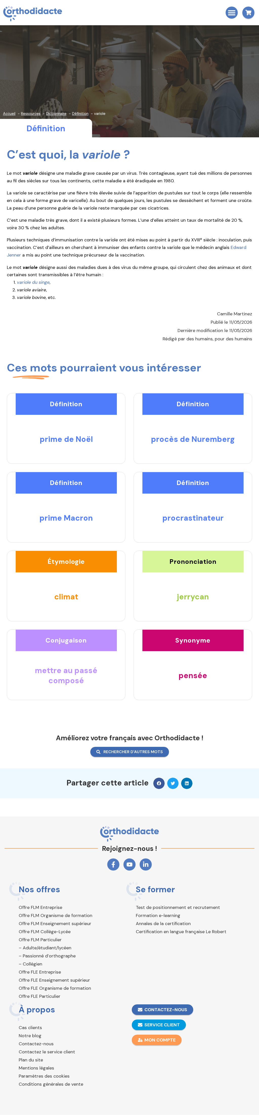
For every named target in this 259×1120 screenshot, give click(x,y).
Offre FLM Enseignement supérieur (55, 924)
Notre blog (30, 1036)
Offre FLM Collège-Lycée (45, 932)
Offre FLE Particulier (39, 996)
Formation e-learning (158, 915)
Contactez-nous (36, 1044)
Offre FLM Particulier (40, 940)
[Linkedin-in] (146, 864)
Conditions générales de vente (51, 1084)
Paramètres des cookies (44, 1076)
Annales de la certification (163, 924)
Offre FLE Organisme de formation (55, 988)
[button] (232, 13)
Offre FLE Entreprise (40, 972)
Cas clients (30, 1028)
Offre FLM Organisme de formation (55, 915)
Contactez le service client (47, 1052)
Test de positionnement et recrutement (178, 907)
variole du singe (33, 282)
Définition (46, 128)
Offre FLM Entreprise (40, 907)
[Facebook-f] (113, 864)
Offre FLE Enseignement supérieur (54, 980)
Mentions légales (36, 1068)
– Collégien (30, 964)
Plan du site (31, 1060)
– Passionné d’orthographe (47, 956)
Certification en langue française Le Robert (181, 932)
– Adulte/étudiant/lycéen (45, 948)
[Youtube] (129, 864)
